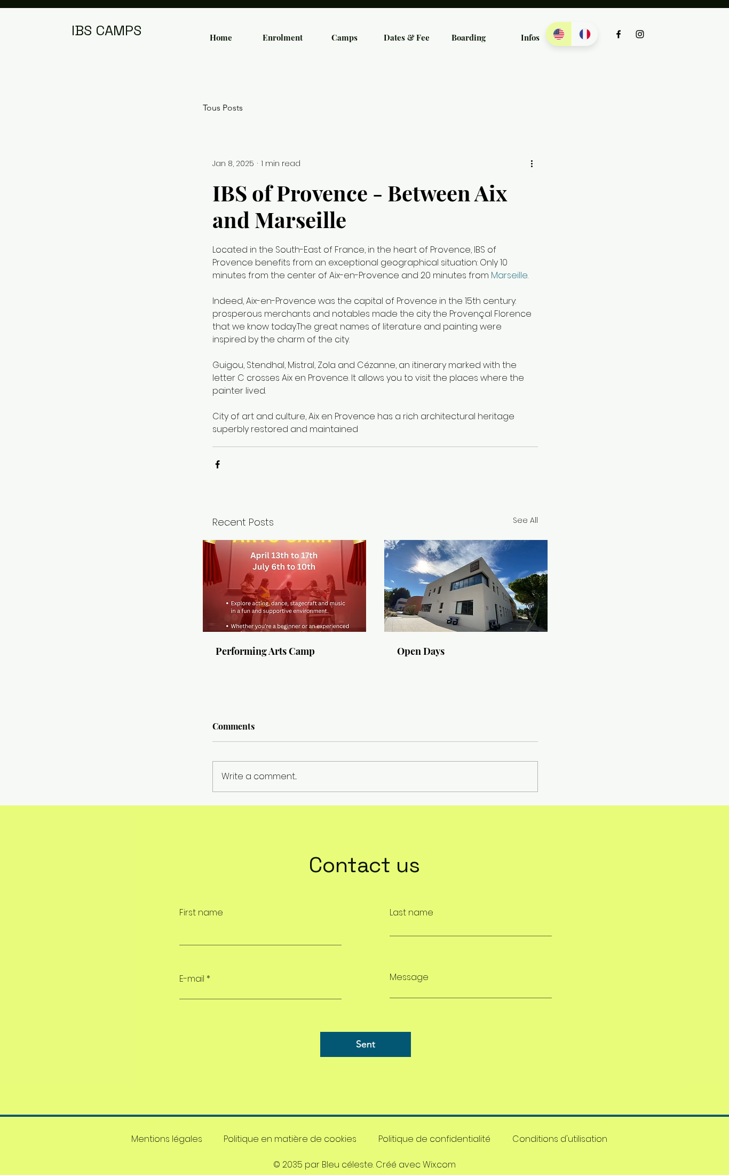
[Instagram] (640, 34)
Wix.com (439, 1164)
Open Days (421, 651)
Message (409, 977)
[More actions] (531, 163)
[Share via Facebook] (217, 464)
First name (201, 912)
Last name (411, 912)
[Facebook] (618, 34)
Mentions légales (166, 1139)
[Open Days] (466, 586)
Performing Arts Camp (265, 651)
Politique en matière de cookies (290, 1139)
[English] (559, 34)
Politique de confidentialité (434, 1139)
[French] (585, 34)
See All (525, 520)
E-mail (191, 979)
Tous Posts (223, 108)
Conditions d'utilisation (559, 1139)
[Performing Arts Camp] (284, 586)
